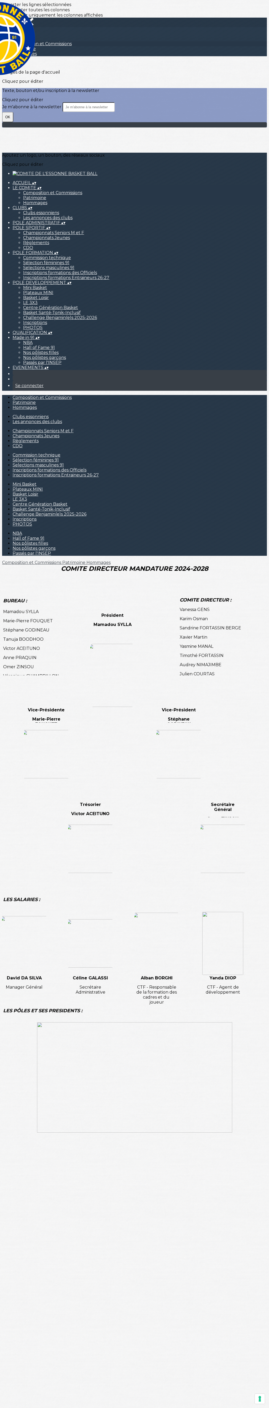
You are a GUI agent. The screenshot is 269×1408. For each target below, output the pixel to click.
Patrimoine (34, 197)
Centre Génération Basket (50, 307)
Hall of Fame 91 (39, 347)
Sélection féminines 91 (46, 262)
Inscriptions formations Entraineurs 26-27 (66, 277)
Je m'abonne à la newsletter (32, 106)
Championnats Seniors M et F (53, 232)
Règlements (36, 242)
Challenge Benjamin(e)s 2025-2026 (60, 317)
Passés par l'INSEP (42, 362)
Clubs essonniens (41, 212)
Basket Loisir (36, 297)
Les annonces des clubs (48, 217)
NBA (28, 342)
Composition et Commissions (52, 192)
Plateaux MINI (38, 292)
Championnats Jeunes (46, 237)
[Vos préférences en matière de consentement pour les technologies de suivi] (260, 1399)
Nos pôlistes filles (41, 352)
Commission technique (47, 257)
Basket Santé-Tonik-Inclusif (52, 312)
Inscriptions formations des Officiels (60, 272)
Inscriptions (35, 322)
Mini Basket (35, 287)
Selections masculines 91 (48, 267)
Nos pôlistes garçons (44, 357)
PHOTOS (33, 327)
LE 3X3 (30, 302)
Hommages (35, 202)
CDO (28, 247)
